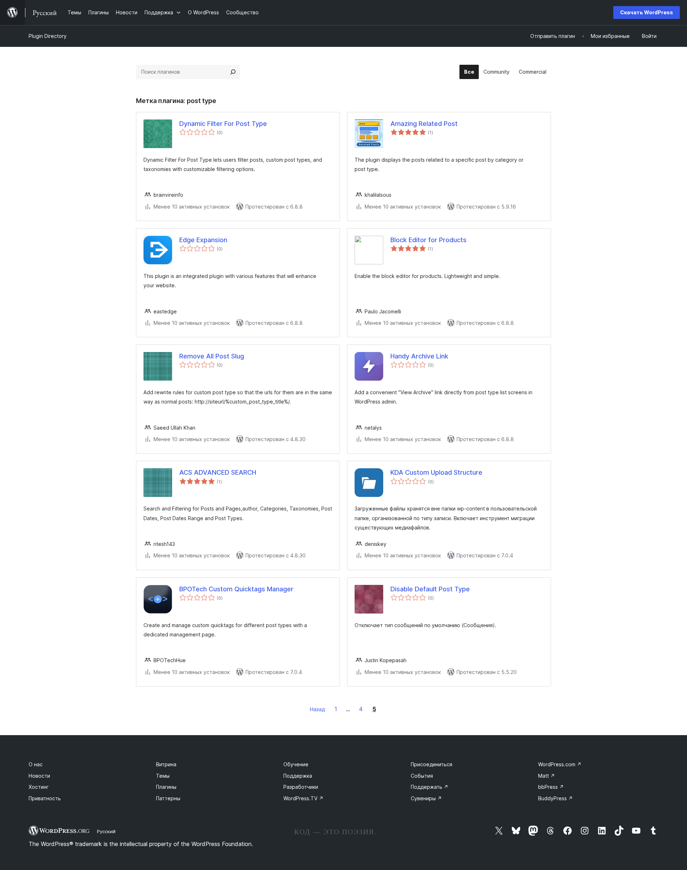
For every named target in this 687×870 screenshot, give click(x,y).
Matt (546, 776)
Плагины (166, 787)
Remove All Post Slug (211, 356)
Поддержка (297, 776)
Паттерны (168, 798)
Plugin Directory (48, 36)
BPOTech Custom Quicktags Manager (236, 589)
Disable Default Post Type (430, 589)
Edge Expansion (203, 240)
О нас (36, 764)
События (422, 776)
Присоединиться (431, 764)
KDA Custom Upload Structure (436, 472)
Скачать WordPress (646, 12)
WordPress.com (559, 764)
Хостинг (39, 787)
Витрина (166, 764)
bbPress (551, 787)
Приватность (45, 798)
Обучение (295, 764)
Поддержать (429, 787)
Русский (106, 831)
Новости (39, 776)
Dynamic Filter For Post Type (223, 123)
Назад (317, 709)
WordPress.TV (303, 798)
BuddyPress (555, 798)
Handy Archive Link (419, 356)
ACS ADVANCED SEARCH (217, 472)
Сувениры (426, 798)
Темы (163, 776)
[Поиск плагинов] (233, 72)
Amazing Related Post (424, 123)
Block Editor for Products (428, 240)
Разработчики (300, 787)
